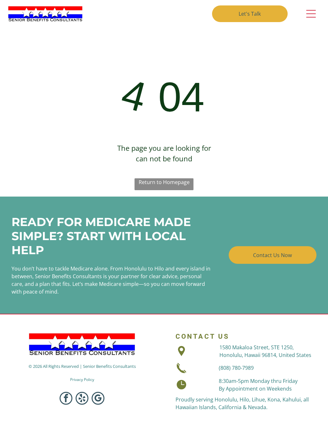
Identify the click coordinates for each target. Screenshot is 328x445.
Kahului (292, 399)
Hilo (244, 399)
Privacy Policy (82, 379)
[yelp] (82, 399)
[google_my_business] (98, 399)
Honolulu (226, 399)
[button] (311, 14)
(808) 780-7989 (236, 367)
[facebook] (66, 399)
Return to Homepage (164, 182)
